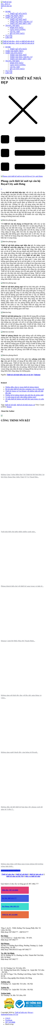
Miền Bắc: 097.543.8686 (10, 890)
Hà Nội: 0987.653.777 (9, 898)
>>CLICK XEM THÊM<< (10, 870)
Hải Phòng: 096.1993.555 (10, 906)
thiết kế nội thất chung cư (26, 405)
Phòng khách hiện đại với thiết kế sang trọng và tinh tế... (22, 586)
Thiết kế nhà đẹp (7, 874)
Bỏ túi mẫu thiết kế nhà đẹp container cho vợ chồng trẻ (24, 389)
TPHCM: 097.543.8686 (10, 915)
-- (1, 189)
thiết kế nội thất (10, 405)
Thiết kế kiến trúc (21, 1012)
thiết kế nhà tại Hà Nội (14, 876)
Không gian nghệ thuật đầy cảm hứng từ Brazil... (19, 752)
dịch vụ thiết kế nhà (32, 876)
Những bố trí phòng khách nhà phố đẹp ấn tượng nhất (24, 395)
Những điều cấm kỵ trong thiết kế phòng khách (22, 387)
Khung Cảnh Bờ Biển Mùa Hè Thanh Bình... (18, 641)
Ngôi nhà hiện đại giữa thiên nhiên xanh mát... (18, 532)
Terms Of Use (13, 1014)
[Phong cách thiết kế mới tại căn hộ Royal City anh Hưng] (22, 176)
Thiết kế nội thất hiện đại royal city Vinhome (23, 375)
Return (9, 407)
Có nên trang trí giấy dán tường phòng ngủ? (20, 397)
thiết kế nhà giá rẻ (36, 874)
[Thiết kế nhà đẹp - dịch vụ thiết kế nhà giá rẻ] (6, 8)
